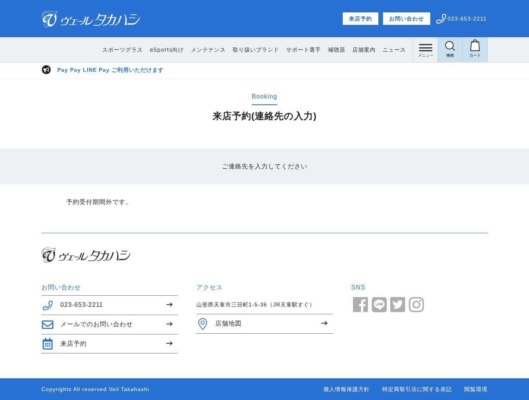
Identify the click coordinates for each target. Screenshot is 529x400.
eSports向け (167, 49)
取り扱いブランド (256, 49)
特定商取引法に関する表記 (417, 389)
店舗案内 (364, 49)
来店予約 (360, 19)
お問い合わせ (406, 19)
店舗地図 (228, 323)
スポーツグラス (122, 49)
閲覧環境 (476, 389)
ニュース (394, 49)
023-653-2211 (81, 304)
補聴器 (336, 49)
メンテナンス (208, 49)
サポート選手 (303, 49)
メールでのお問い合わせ (96, 324)
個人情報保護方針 (346, 389)
